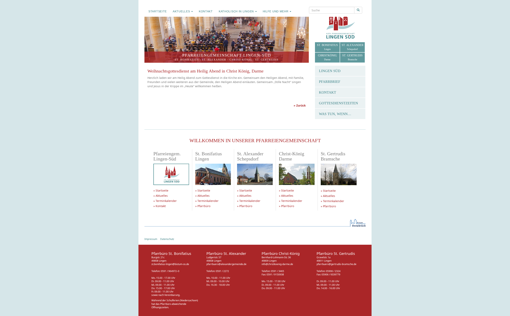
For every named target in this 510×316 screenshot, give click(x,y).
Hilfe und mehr (276, 11)
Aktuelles (182, 11)
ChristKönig (327, 57)
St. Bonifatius (187, 59)
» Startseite (160, 190)
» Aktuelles (160, 196)
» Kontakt (159, 206)
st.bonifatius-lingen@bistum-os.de (170, 264)
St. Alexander (214, 59)
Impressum (150, 239)
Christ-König (241, 59)
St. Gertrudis (267, 59)
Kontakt (206, 11)
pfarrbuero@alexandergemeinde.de (226, 264)
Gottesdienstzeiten (338, 103)
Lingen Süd (329, 71)
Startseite (157, 11)
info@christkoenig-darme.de (277, 264)
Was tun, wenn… (335, 114)
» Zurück (300, 105)
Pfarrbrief (329, 82)
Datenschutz (167, 239)
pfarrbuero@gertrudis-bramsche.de (336, 264)
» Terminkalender (165, 201)
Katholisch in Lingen (237, 11)
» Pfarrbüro (202, 206)
